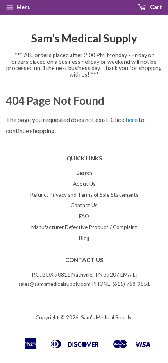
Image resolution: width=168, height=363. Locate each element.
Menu (23, 7)
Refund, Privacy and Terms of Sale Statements (84, 195)
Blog (84, 238)
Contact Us (84, 205)
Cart (155, 7)
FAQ (84, 216)
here (132, 119)
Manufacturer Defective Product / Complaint (84, 227)
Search (84, 173)
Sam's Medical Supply (84, 38)
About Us (84, 184)
